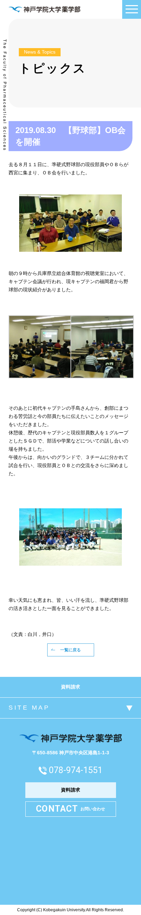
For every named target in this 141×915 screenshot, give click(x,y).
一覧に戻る (70, 650)
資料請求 (70, 686)
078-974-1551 (75, 770)
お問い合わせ (70, 809)
